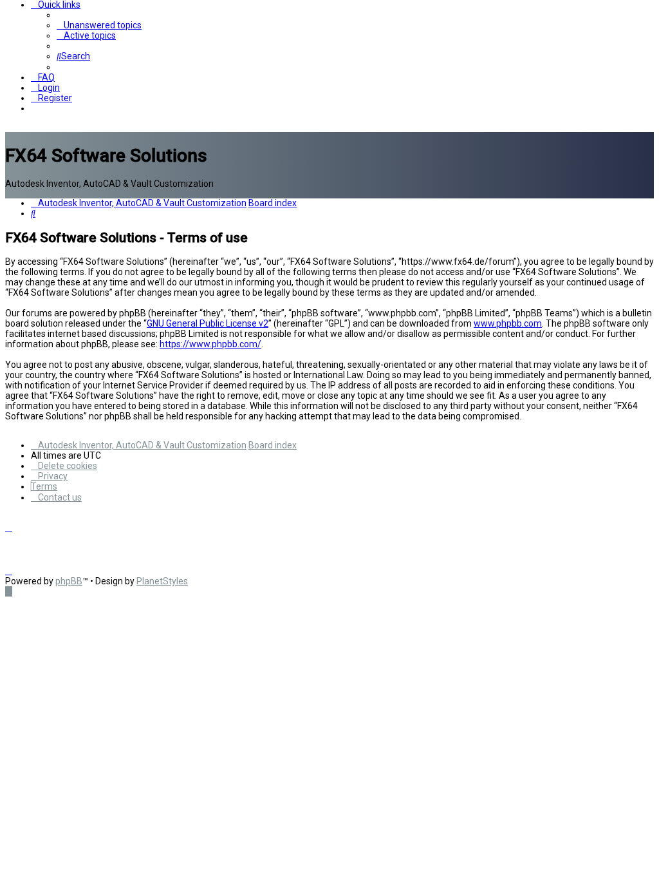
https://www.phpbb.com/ (210, 344)
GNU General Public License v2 (207, 323)
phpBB (68, 581)
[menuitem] (99, 25)
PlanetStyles (162, 581)
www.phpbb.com (508, 323)
